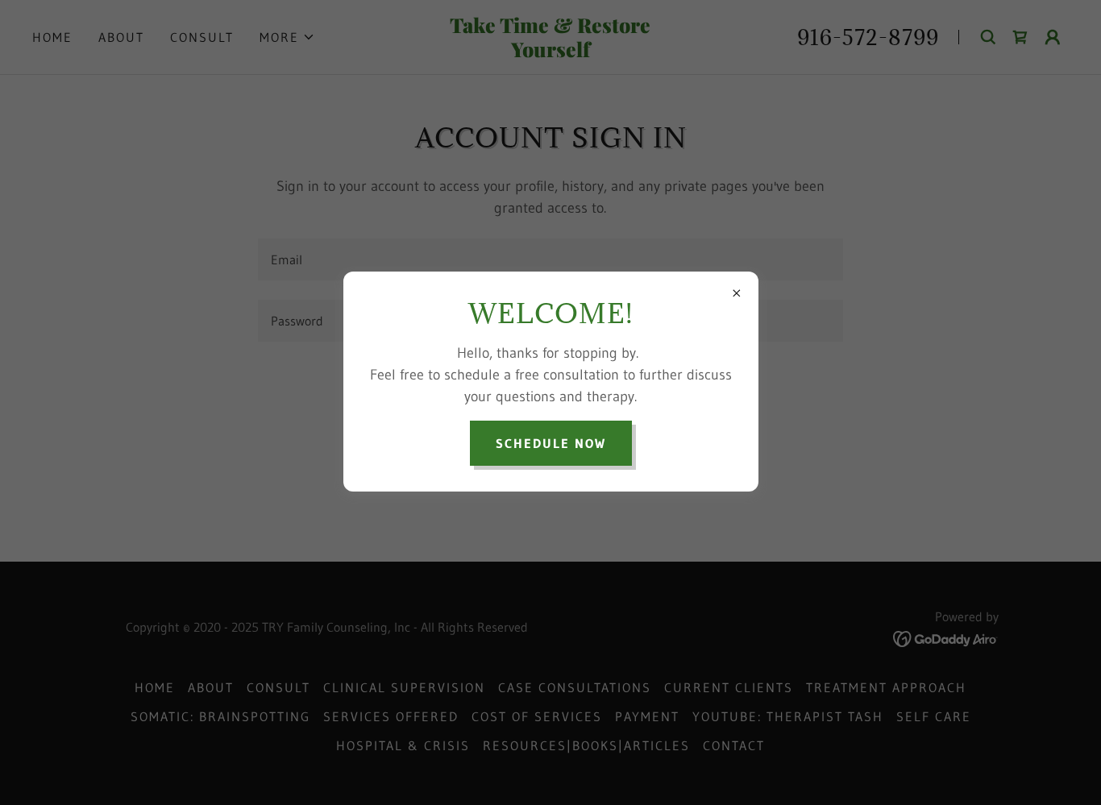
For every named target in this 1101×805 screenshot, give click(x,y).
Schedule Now (551, 443)
